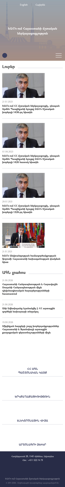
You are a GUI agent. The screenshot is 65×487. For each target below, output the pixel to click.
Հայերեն (40, 4)
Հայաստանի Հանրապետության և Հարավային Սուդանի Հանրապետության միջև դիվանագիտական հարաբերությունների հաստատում (30, 289)
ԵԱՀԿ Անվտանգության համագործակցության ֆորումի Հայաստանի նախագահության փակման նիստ (31, 259)
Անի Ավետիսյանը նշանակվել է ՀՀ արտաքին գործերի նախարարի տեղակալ (28, 310)
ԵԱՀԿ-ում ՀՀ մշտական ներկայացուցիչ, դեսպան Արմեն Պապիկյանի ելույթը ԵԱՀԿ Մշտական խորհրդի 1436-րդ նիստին (31, 109)
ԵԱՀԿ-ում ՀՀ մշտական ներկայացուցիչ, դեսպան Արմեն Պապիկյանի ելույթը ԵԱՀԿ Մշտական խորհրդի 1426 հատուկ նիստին (31, 159)
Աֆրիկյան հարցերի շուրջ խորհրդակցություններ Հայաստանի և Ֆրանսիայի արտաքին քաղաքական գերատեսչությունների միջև (30, 329)
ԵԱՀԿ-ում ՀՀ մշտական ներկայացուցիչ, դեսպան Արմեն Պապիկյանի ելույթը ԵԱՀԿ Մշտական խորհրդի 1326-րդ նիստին (31, 209)
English (24, 4)
